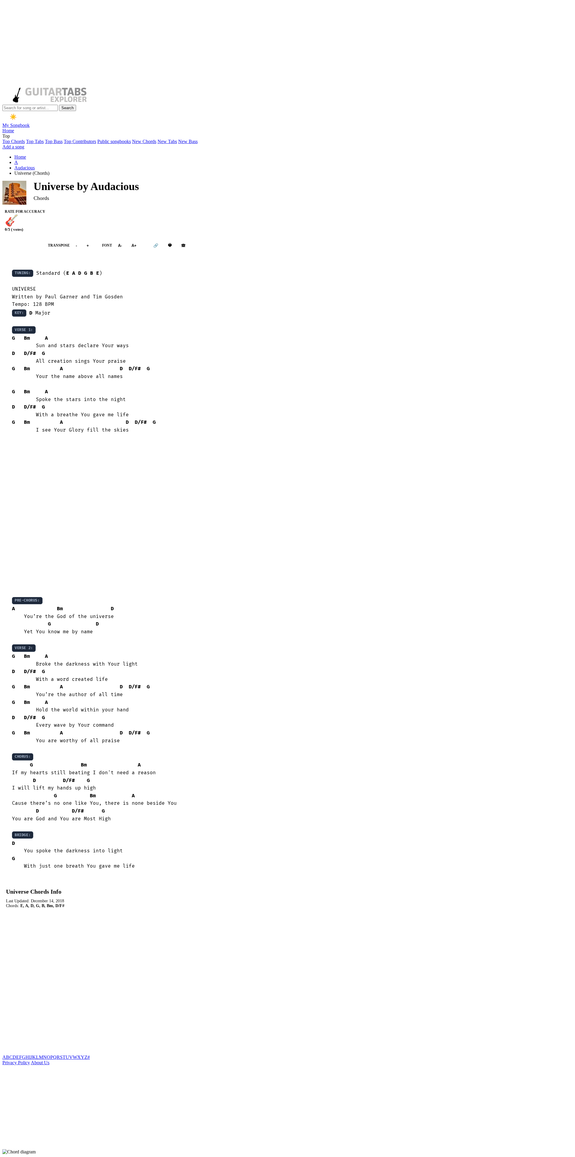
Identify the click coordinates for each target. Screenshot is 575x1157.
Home (8, 130)
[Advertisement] (182, 44)
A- (120, 245)
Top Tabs (35, 141)
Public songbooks (114, 141)
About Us (40, 1062)
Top (6, 136)
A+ (134, 245)
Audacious (24, 167)
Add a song (13, 146)
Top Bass (54, 141)
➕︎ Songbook (22, 245)
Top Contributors (80, 141)
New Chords (144, 141)
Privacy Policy (16, 1062)
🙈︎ (183, 245)
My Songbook (16, 125)
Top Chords (13, 141)
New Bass (188, 141)
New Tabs (167, 141)
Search (67, 108)
